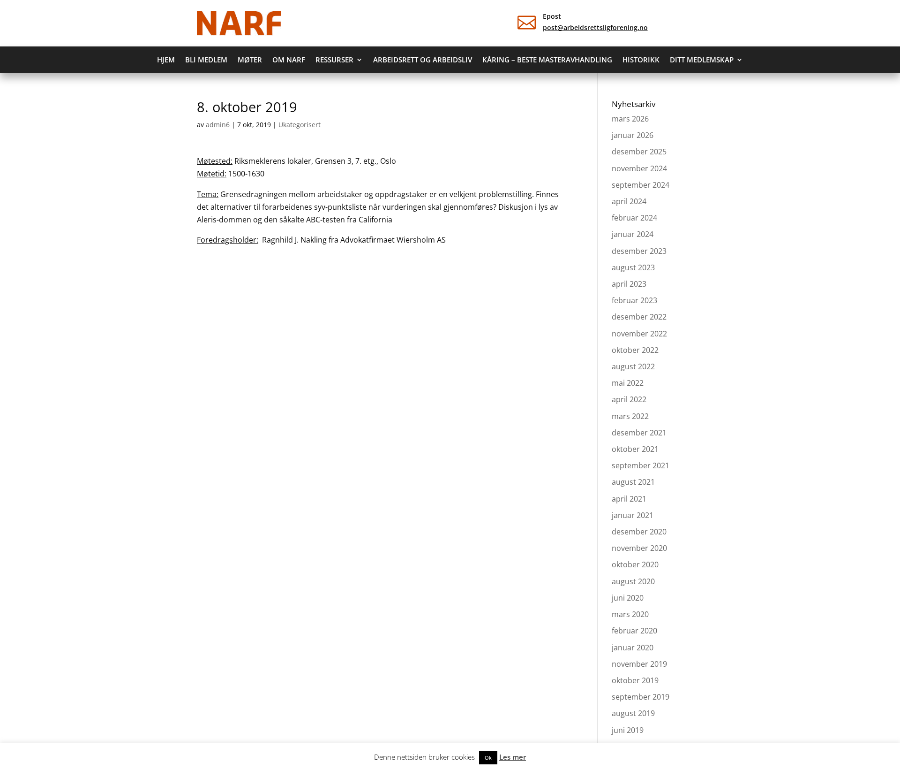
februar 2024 (634, 218)
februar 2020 (634, 630)
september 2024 (640, 185)
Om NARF (288, 60)
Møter (250, 60)
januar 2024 (632, 234)
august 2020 (633, 581)
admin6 (218, 124)
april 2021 (629, 499)
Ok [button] (488, 757)
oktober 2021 (635, 449)
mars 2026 (630, 119)
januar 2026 (632, 135)
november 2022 (639, 333)
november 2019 (639, 664)
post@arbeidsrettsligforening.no (595, 27)
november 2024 (639, 168)
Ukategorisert (299, 124)
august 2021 (633, 482)
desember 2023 (639, 251)
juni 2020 (628, 598)
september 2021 (640, 465)
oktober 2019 (635, 680)
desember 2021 (639, 432)
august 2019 (633, 713)
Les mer (512, 757)
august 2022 (633, 366)
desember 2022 (639, 317)
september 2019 (640, 697)
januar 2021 (632, 515)
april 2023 (629, 284)
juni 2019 (628, 730)
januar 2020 (632, 647)
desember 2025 (639, 151)
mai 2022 (628, 383)
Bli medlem (206, 60)
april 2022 (629, 399)
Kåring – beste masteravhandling (547, 60)
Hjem (166, 60)
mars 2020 (630, 614)
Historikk (641, 60)
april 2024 (629, 201)
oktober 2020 (635, 564)
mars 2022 (630, 416)
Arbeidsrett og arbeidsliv (422, 60)
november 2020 (639, 548)
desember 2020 (639, 531)
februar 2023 (634, 300)
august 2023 (633, 267)
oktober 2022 (635, 350)
